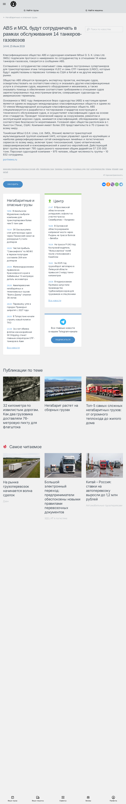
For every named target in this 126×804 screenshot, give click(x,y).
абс (37, 169)
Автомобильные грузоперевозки (104, 505)
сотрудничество (97, 169)
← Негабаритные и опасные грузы (20, 17)
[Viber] (112, 184)
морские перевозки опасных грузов (19, 169)
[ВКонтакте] (104, 184)
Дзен (6, 501)
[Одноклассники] (108, 184)
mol (87, 169)
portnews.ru (10, 159)
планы (108, 169)
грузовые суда (79, 169)
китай (5, 172)
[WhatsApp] (117, 184)
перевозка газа (47, 169)
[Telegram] (121, 184)
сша (121, 169)
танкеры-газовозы (63, 169)
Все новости (13, 347)
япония (115, 169)
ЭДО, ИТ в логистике (56, 518)
